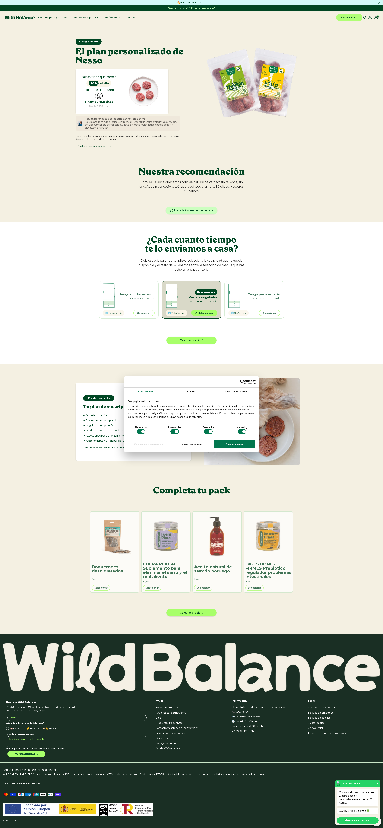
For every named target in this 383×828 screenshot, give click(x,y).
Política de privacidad (321, 712)
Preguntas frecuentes (169, 722)
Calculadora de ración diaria (172, 733)
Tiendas (130, 17)
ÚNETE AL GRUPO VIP (191, 3)
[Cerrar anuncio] (379, 3)
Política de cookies (319, 717)
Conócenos (110, 17)
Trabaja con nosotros (168, 743)
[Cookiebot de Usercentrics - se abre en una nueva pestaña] (242, 382)
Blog (158, 717)
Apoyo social (315, 728)
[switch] (174, 431)
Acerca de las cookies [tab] (236, 391)
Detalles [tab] (191, 391)
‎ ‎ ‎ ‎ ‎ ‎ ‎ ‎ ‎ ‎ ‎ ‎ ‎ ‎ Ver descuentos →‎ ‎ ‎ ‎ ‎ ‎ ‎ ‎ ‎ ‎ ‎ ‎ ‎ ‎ (26, 754)
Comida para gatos (84, 17)
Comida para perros (51, 17)
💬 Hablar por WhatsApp (357, 820)
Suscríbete (191, 8)
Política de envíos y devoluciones (328, 733)
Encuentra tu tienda (168, 707)
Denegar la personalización (148, 444)
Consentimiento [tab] (146, 391)
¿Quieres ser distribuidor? (171, 712)
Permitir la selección (191, 444)
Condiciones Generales (321, 707)
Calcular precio (190, 340)
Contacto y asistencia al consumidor (177, 728)
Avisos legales (316, 722)
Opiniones (162, 738)
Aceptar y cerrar (234, 444)
